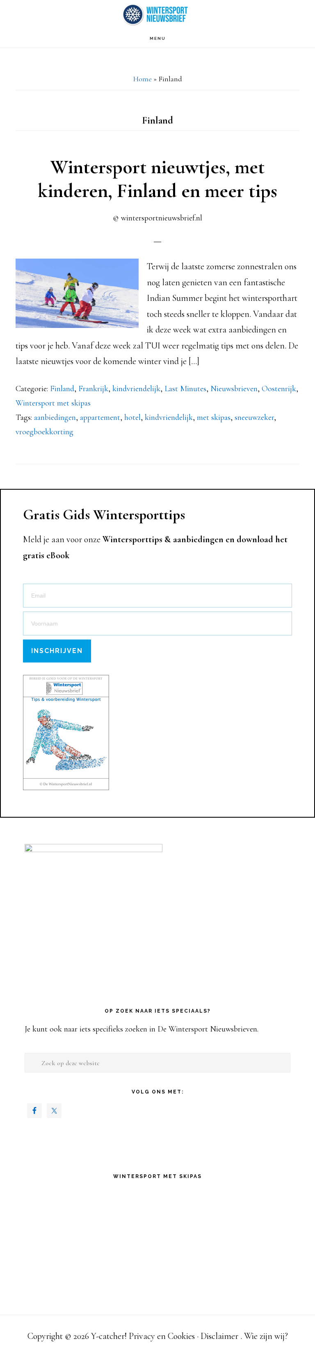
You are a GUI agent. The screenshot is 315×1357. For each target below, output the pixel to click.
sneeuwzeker (254, 417)
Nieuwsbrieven (234, 389)
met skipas (214, 417)
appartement (100, 417)
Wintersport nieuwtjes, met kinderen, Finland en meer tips (157, 179)
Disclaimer (219, 1336)
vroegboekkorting (44, 432)
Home (142, 78)
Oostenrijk (279, 389)
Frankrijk (93, 389)
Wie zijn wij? (266, 1336)
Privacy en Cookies (162, 1336)
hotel (132, 417)
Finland (62, 389)
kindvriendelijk (136, 389)
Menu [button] (158, 38)
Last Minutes (185, 389)
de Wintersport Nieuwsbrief (157, 14)
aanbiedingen (55, 417)
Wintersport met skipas (53, 403)
